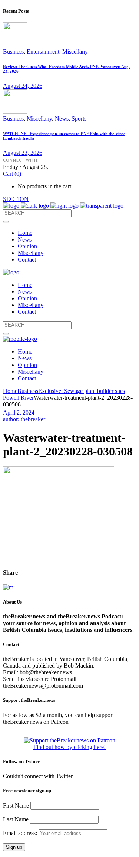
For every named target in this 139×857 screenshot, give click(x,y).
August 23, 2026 (22, 153)
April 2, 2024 (18, 412)
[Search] (6, 222)
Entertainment (43, 51)
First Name (16, 805)
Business (13, 51)
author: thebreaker (24, 419)
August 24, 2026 (22, 86)
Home (10, 391)
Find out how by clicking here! (69, 747)
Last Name (16, 819)
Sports (79, 118)
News (62, 118)
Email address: (21, 833)
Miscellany (75, 51)
